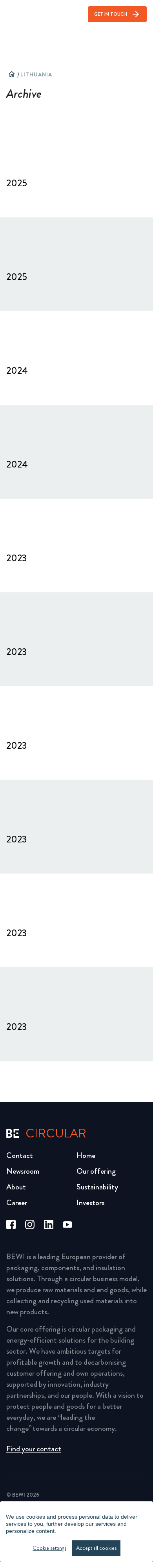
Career (16, 1202)
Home (85, 1155)
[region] (76, 1531)
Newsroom (22, 1171)
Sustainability (97, 1187)
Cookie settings (49, 1548)
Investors (90, 1202)
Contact (19, 1155)
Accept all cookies (96, 1548)
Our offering (96, 1171)
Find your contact (33, 1448)
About (16, 1187)
